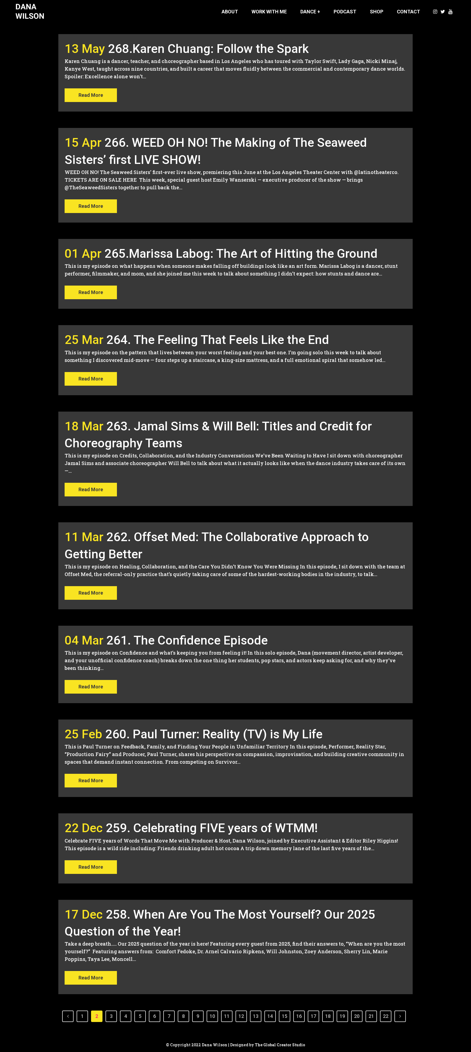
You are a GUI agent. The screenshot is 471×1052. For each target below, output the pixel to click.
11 (227, 1016)
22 (385, 1016)
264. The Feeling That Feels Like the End (217, 339)
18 (328, 1016)
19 (342, 1016)
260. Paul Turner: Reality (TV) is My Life (213, 734)
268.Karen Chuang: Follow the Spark (208, 48)
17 (313, 1016)
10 (212, 1016)
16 (299, 1016)
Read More (90, 95)
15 (284, 1016)
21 (371, 1016)
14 (270, 1016)
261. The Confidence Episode (187, 640)
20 (357, 1016)
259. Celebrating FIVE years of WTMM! (212, 828)
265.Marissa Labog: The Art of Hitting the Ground (241, 253)
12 (241, 1016)
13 (255, 1016)
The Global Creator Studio (280, 1044)
